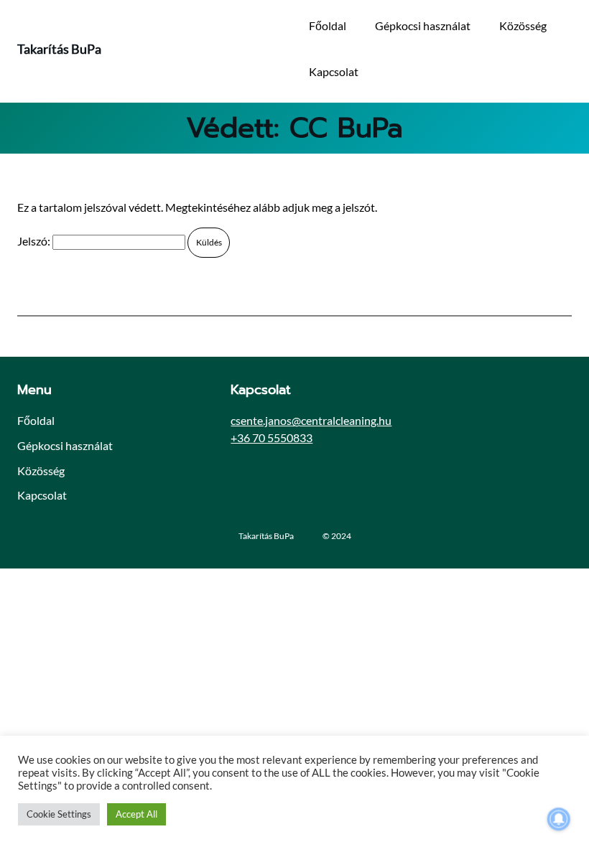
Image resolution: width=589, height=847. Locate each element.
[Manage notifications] (558, 819)
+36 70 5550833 (271, 437)
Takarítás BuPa (59, 49)
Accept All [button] (136, 814)
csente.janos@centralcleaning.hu (311, 420)
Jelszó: (34, 241)
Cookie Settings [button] (59, 814)
